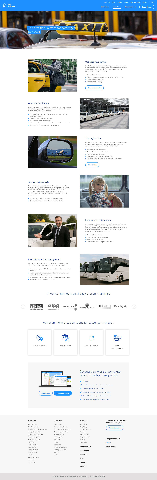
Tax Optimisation (33, 457)
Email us (108, 443)
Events (56, 455)
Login (145, 2)
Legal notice (83, 476)
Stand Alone (83, 442)
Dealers (119, 2)
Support (83, 466)
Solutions (105, 7)
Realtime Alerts (33, 452)
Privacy (30, 455)
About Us (107, 2)
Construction (58, 424)
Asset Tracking (32, 444)
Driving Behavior (33, 450)
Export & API (32, 462)
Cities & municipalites (60, 432)
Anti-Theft (31, 442)
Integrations (32, 460)
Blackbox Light (84, 434)
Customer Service (136, 2)
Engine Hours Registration (36, 434)
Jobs (113, 2)
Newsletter (110, 447)
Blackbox (82, 432)
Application (83, 424)
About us (83, 454)
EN (152, 2)
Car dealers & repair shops (62, 429)
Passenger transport (60, 447)
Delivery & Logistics (60, 450)
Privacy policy (71, 476)
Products (83, 420)
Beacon (82, 439)
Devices (126, 2)
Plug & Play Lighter (86, 429)
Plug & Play (83, 427)
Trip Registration (33, 427)
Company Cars (58, 437)
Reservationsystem (34, 437)
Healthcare (57, 444)
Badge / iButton (85, 437)
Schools (56, 452)
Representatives (59, 434)
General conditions (58, 476)
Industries (117, 7)
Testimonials (130, 7)
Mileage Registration (34, 432)
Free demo (146, 7)
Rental (56, 442)
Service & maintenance (61, 427)
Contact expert (114, 428)
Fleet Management (34, 439)
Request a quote (94, 88)
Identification (32, 447)
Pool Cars (57, 439)
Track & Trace (32, 424)
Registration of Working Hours (37, 429)
